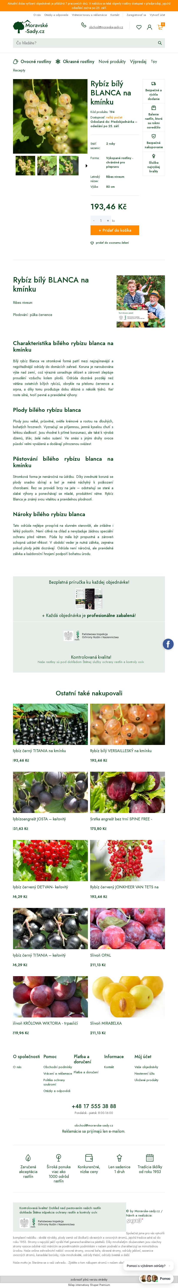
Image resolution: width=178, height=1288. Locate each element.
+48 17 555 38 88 (94, 1106)
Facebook (168, 644)
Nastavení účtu (145, 1073)
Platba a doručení (86, 1072)
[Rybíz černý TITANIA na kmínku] (50, 724)
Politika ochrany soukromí (54, 1082)
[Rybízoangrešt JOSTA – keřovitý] (50, 792)
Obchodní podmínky (57, 1067)
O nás (37, 15)
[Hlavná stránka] (30, 27)
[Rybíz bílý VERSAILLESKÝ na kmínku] (128, 724)
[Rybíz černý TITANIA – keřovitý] (50, 928)
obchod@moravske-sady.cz (106, 27)
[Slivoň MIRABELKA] (128, 996)
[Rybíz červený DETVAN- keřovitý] (50, 860)
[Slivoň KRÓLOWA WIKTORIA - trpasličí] (50, 996)
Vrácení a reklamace (57, 1073)
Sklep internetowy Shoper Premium (89, 1285)
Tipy (154, 61)
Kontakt (114, 15)
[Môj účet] (149, 27)
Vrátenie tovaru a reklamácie (89, 15)
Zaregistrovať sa (136, 15)
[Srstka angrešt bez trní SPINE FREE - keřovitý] (128, 792)
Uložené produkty (146, 1080)
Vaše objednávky (146, 1067)
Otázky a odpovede (56, 15)
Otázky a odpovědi (56, 1091)
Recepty (19, 70)
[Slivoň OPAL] (128, 928)
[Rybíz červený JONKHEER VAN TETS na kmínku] (128, 860)
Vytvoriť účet (157, 15)
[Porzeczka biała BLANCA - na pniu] (25, 165)
